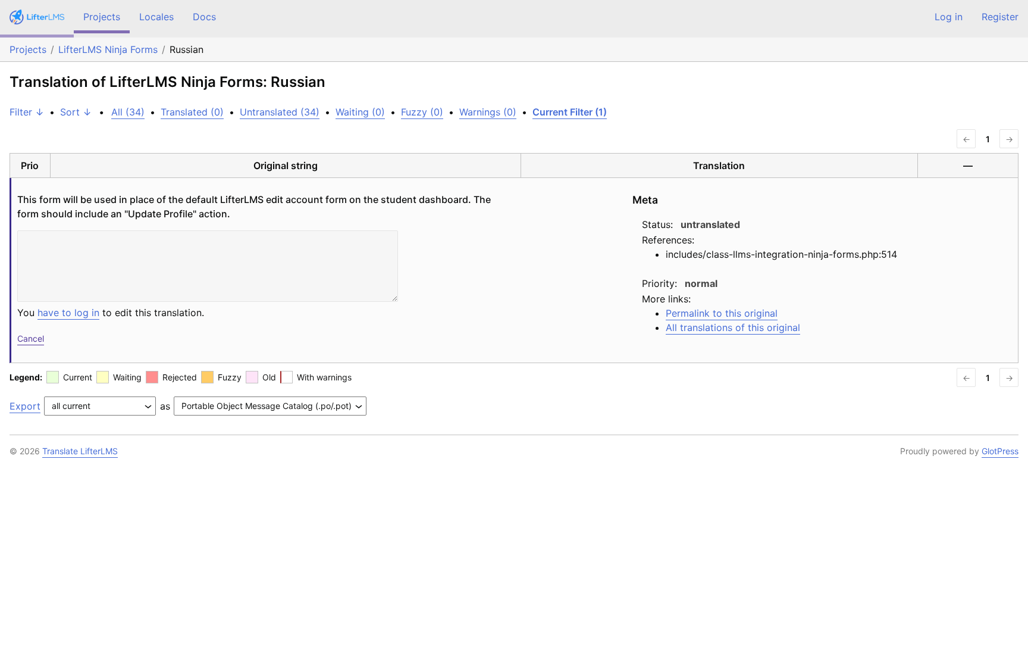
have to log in (68, 313)
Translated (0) (192, 112)
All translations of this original (733, 327)
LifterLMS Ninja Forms (108, 49)
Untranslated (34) (279, 112)
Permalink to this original (722, 313)
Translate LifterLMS (80, 451)
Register (1000, 17)
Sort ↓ (76, 112)
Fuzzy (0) (422, 112)
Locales (156, 17)
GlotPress (1000, 451)
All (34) (128, 112)
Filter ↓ (27, 112)
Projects (101, 17)
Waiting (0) (360, 112)
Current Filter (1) (569, 112)
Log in (949, 17)
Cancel (30, 338)
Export (25, 406)
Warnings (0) (487, 112)
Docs (204, 17)
